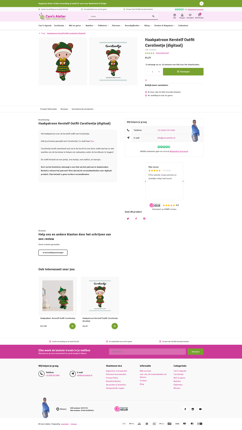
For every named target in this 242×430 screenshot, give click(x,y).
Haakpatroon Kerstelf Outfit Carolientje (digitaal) (66, 33)
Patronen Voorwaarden (116, 374)
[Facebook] (185, 409)
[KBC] (139, 424)
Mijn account (145, 371)
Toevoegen (185, 71)
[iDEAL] (147, 424)
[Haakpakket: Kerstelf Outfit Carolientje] (57, 296)
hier (92, 141)
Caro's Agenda (44, 25)
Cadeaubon (183, 25)
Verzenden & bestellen (116, 385)
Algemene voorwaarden (116, 371)
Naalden (89, 25)
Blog (142, 384)
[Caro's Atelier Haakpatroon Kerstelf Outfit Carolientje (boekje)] (100, 296)
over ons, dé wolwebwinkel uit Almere (153, 375)
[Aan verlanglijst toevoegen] (146, 80)
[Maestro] (185, 424)
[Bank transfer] (124, 424)
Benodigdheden (132, 25)
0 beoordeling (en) (162, 53)
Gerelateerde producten (82, 109)
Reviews (64, 109)
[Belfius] (132, 424)
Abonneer (196, 352)
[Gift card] (169, 424)
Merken (177, 388)
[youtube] (200, 409)
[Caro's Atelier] (53, 16)
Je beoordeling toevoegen (52, 253)
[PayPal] (162, 424)
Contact (143, 380)
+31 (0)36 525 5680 (166, 130)
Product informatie (48, 109)
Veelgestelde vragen (115, 388)
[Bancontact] (154, 424)
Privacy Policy (112, 378)
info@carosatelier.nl (166, 138)
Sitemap (74, 424)
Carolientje (59, 25)
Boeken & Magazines (164, 25)
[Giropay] (200, 424)
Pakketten (102, 25)
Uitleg (147, 25)
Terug (43, 33)
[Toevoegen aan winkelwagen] (72, 326)
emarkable (65, 424)
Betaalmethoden (113, 381)
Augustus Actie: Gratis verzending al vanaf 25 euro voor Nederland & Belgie (72, 3)
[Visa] (177, 424)
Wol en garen (75, 25)
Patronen (116, 25)
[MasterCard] (192, 424)
